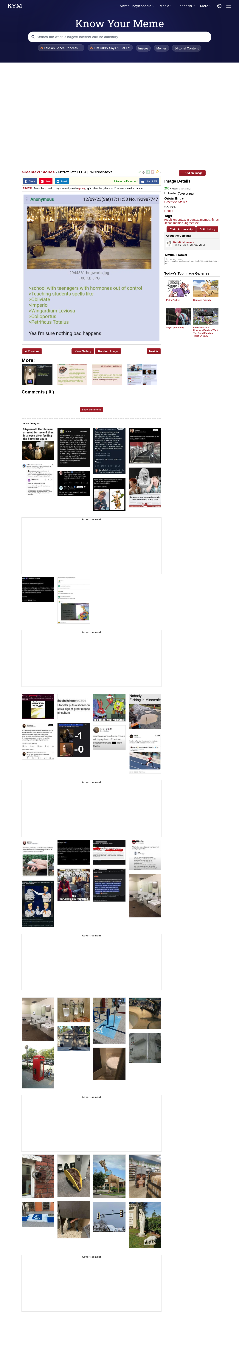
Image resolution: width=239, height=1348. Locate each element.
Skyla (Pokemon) (175, 327)
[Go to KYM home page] (14, 7)
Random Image (108, 351)
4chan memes (173, 223)
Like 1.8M (150, 181)
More (204, 6)
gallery (81, 188)
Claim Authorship (181, 229)
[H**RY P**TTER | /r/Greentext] (91, 267)
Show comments (91, 409)
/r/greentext (191, 223)
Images (143, 48)
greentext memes (198, 219)
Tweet (63, 181)
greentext (179, 219)
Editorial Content (186, 48)
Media (164, 6)
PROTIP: (28, 188)
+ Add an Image (192, 173)
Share (31, 181)
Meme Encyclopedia (135, 6)
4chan (215, 219)
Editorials (184, 6)
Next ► (154, 351)
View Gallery (83, 351)
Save (47, 181)
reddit (168, 219)
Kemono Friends (202, 300)
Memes (161, 48)
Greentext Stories (38, 172)
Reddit (168, 210)
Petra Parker (173, 300)
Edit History (207, 229)
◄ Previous (31, 351)
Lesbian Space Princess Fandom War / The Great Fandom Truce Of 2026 (205, 331)
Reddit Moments (183, 242)
